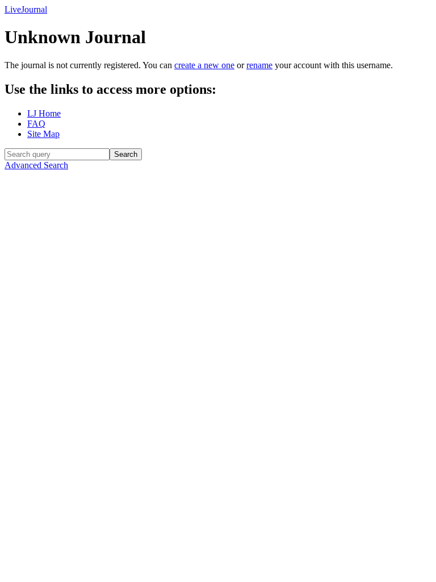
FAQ (36, 123)
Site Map (43, 134)
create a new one (204, 65)
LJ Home (44, 113)
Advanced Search (36, 165)
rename (259, 65)
